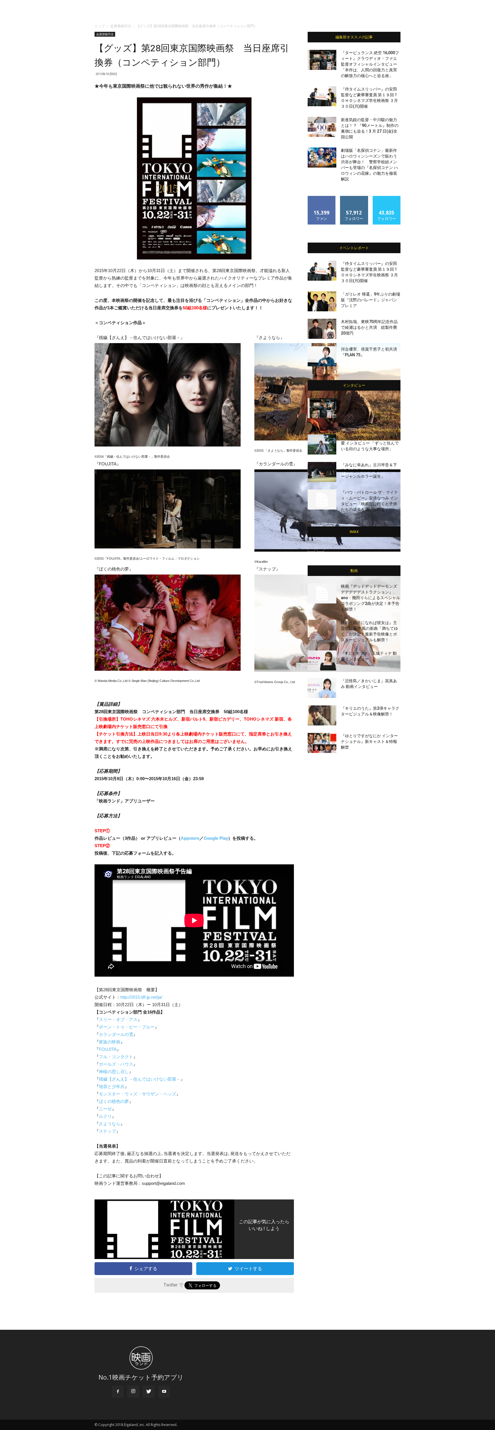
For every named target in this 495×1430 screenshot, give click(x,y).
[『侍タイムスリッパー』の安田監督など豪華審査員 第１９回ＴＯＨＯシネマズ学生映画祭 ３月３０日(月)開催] (322, 96)
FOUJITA (108, 1049)
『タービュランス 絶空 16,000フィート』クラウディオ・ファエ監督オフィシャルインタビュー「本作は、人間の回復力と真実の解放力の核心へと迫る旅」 (370, 64)
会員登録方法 (120, 25)
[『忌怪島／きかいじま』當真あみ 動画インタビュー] (322, 688)
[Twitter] (148, 1391)
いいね (322, 198)
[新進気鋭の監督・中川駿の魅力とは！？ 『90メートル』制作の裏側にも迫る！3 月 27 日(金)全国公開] (322, 127)
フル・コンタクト (116, 1056)
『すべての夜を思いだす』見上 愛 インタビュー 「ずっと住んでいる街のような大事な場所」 (370, 443)
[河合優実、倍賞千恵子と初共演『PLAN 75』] (322, 356)
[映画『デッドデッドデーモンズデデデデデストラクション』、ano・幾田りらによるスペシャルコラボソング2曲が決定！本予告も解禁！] (322, 593)
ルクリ (105, 1116)
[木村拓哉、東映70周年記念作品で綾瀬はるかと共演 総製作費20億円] (322, 329)
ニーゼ (105, 1108)
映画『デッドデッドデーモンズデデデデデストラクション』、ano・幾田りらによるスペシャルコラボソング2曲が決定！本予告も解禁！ (370, 597)
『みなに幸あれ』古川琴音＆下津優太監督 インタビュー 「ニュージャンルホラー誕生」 (370, 471)
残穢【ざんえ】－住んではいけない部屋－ (139, 1079)
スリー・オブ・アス (118, 1019)
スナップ (107, 1131)
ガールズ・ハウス (116, 1064)
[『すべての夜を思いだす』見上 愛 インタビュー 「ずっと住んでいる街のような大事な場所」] (322, 444)
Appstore (190, 838)
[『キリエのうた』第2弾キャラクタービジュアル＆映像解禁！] (322, 715)
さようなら (109, 1123)
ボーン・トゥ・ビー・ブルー (127, 1026)
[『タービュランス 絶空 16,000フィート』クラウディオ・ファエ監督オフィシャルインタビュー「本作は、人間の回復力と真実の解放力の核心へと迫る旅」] (322, 60)
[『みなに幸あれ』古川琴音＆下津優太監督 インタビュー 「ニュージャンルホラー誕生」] (322, 472)
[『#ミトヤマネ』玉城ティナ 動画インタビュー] (322, 660)
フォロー (354, 198)
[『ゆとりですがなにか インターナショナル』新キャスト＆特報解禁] (322, 743)
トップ (100, 25)
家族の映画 (109, 1041)
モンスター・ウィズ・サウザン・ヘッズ (137, 1093)
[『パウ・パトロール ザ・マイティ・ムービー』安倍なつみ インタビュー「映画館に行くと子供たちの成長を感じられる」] (322, 499)
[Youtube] (164, 1391)
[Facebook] (117, 1391)
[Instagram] (133, 1391)
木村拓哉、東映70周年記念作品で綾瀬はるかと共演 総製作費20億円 (369, 327)
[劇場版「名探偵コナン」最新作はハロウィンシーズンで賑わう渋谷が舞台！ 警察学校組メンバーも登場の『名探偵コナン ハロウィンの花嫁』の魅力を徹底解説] (322, 157)
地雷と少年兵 (112, 1086)
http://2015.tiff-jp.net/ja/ (141, 997)
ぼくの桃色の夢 (114, 1101)
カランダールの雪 (116, 1034)
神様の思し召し (114, 1071)
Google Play (216, 838)
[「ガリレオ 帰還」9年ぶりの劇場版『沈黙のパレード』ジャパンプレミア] (322, 301)
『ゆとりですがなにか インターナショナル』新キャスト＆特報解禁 (369, 741)
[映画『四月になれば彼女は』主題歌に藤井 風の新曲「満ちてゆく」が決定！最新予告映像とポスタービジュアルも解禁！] (322, 630)
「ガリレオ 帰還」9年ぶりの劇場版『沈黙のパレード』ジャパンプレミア (370, 300)
